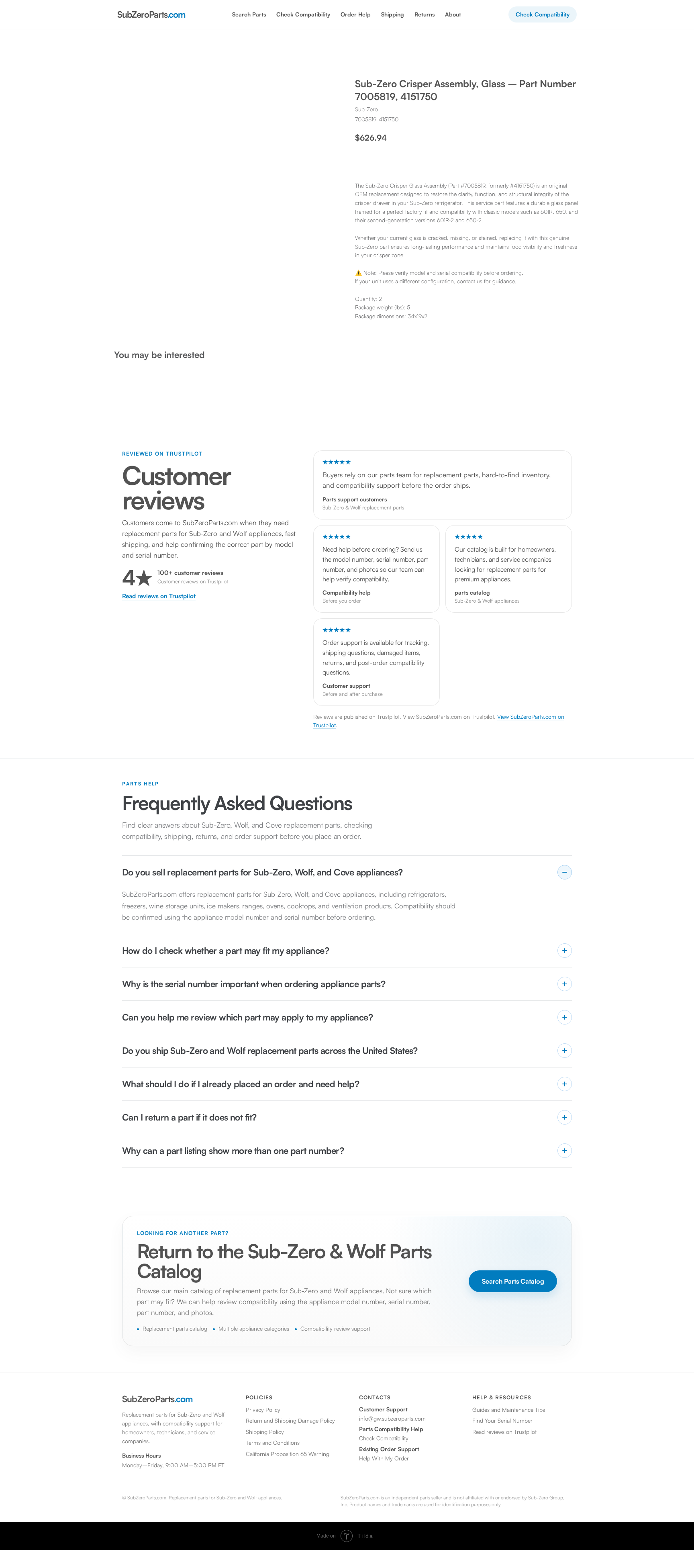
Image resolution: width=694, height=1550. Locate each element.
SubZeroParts (151, 14)
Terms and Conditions (273, 1442)
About (453, 14)
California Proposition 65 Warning (287, 1453)
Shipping (392, 14)
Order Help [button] (356, 14)
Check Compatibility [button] (303, 14)
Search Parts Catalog (513, 1281)
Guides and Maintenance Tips (508, 1409)
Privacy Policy (263, 1409)
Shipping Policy (265, 1431)
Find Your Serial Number (502, 1420)
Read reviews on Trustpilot (159, 596)
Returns (424, 14)
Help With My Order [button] (384, 1458)
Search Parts (249, 14)
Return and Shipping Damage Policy (290, 1420)
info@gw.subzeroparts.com (392, 1418)
